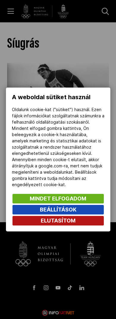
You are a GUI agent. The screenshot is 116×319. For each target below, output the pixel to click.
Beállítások (58, 209)
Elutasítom (58, 220)
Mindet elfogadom (58, 198)
